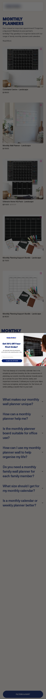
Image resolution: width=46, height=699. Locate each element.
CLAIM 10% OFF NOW (12, 361)
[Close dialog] (45, 334)
